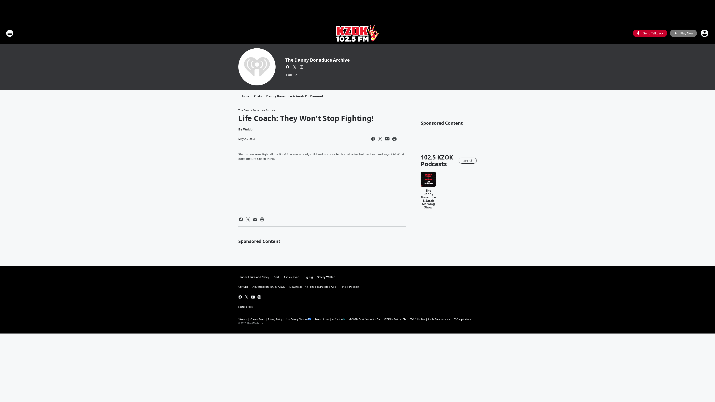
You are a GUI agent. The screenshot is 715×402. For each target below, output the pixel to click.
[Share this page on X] (380, 138)
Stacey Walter (326, 277)
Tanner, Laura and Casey (253, 277)
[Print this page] (394, 138)
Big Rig (308, 277)
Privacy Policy (275, 319)
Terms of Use (322, 319)
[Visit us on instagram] (301, 67)
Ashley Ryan (291, 277)
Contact (243, 286)
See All (467, 160)
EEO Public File (417, 319)
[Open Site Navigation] (9, 33)
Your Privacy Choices (296, 319)
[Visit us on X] (294, 67)
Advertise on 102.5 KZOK (268, 286)
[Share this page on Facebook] (373, 138)
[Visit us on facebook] (287, 67)
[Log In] (705, 33)
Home (245, 96)
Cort (276, 277)
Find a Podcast (350, 286)
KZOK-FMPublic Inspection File (364, 319)
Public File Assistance (439, 319)
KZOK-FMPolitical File (395, 319)
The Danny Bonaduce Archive (317, 60)
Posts (258, 96)
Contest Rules (257, 319)
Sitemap (242, 319)
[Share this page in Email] (387, 138)
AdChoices (337, 319)
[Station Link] (357, 33)
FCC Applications (462, 319)
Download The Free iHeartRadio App (312, 286)
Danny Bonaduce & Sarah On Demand (294, 96)
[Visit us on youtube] (253, 297)
